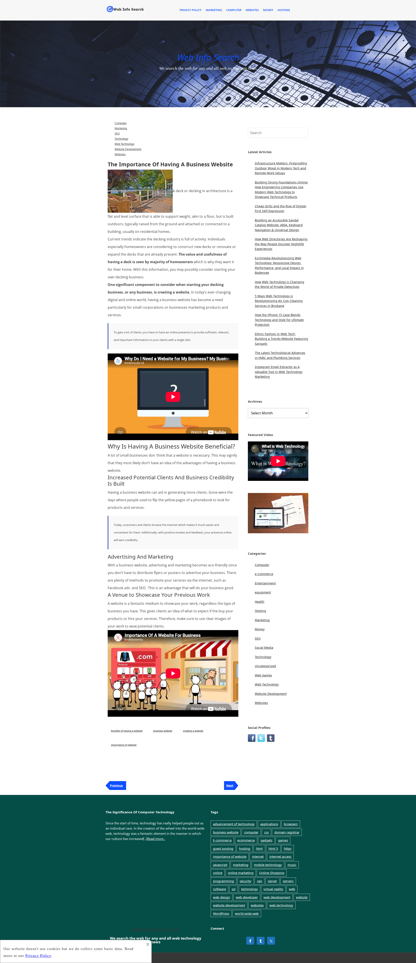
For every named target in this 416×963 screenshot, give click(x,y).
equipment (263, 592)
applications (269, 824)
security (245, 881)
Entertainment (265, 583)
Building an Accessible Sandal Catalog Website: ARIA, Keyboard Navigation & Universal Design (279, 225)
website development (229, 905)
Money (268, 10)
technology (249, 889)
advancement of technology (234, 824)
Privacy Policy (191, 10)
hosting (244, 848)
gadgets (266, 840)
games (283, 840)
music (292, 864)
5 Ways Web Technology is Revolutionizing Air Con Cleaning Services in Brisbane (279, 301)
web (292, 889)
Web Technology (124, 144)
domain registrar (286, 832)
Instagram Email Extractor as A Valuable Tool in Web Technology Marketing (278, 372)
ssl (234, 889)
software (219, 889)
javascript (220, 864)
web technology (281, 905)
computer (251, 832)
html (259, 848)
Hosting (284, 10)
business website (162, 730)
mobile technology (268, 864)
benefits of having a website (127, 730)
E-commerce (222, 840)
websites (257, 905)
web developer (247, 897)
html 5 (273, 848)
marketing (240, 864)
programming (223, 881)
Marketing (214, 10)
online (217, 873)
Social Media (264, 647)
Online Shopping (271, 873)
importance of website (123, 744)
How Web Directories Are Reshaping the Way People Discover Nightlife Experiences (281, 244)
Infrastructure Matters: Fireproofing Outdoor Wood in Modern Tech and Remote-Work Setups (281, 168)
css (266, 832)
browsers (291, 824)
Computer (233, 10)
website (301, 897)
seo (259, 881)
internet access (280, 856)
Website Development (128, 149)
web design (221, 897)
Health (259, 602)
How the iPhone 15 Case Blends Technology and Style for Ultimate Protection (279, 320)
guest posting (223, 848)
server (272, 881)
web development (276, 897)
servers (288, 881)
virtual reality (273, 889)
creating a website (193, 730)
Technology (121, 139)
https (287, 848)
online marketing (241, 873)
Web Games (263, 675)
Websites (252, 10)
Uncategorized (265, 666)
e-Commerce (264, 574)
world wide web (247, 913)
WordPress (221, 913)
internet (258, 856)
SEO (117, 133)
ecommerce (246, 840)
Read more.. (156, 839)
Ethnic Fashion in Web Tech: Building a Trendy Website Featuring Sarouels (281, 339)
